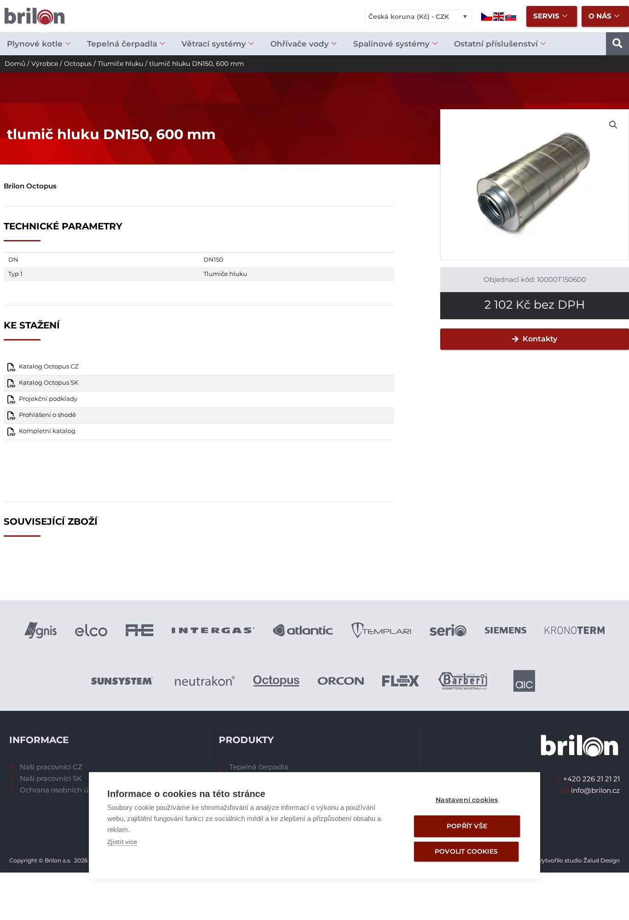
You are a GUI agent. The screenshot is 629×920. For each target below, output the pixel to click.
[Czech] (487, 16)
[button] (617, 43)
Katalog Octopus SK (48, 382)
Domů (15, 63)
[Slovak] (511, 16)
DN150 (213, 259)
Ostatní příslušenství (496, 43)
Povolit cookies (466, 851)
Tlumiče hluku (120, 63)
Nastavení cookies (467, 799)
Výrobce (44, 63)
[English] (499, 16)
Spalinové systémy (391, 43)
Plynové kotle (35, 43)
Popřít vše (467, 826)
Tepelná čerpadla (122, 43)
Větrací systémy (213, 43)
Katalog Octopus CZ (48, 366)
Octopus (78, 63)
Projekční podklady (48, 398)
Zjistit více (122, 841)
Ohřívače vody (299, 43)
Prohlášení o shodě (47, 414)
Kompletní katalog (47, 431)
